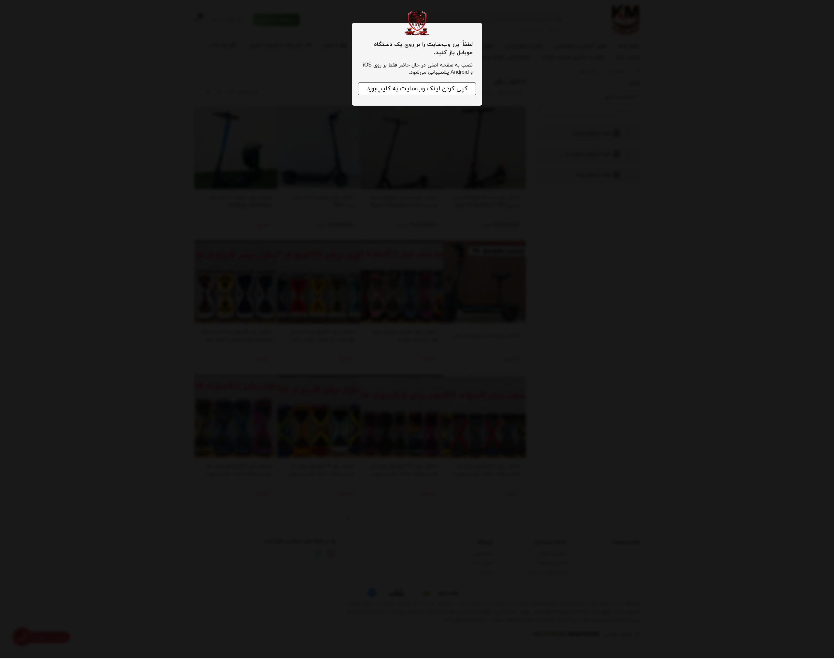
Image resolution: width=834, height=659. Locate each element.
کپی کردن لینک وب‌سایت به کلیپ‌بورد (417, 88)
